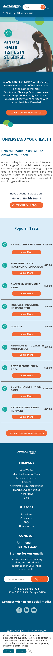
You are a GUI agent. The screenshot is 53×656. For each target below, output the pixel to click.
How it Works (26, 526)
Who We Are (26, 470)
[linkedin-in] (26, 610)
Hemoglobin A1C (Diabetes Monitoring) (27, 347)
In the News (26, 493)
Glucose (16, 326)
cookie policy (9, 643)
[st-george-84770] (12, 7)
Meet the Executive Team (26, 474)
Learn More (26, 252)
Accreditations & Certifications (26, 486)
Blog (26, 497)
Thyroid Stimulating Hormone (25, 409)
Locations (26, 514)
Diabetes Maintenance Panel (25, 286)
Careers (26, 482)
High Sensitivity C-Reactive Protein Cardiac (27, 265)
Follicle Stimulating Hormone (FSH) (25, 306)
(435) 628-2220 (27, 13)
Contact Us (26, 518)
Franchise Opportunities (26, 489)
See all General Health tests (26, 433)
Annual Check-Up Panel (26, 244)
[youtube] (34, 610)
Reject (21, 651)
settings (24, 645)
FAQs (26, 522)
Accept (8, 651)
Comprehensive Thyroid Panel (26, 388)
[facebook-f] (19, 610)
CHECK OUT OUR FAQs (24, 205)
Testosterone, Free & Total (24, 368)
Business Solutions (26, 478)
